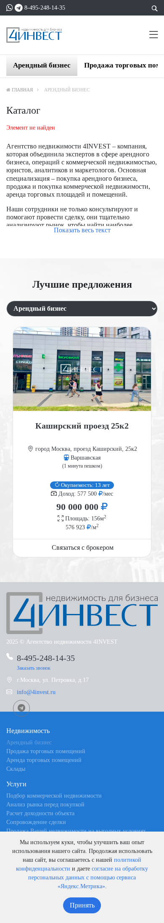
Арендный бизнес (42, 65)
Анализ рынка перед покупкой (45, 804)
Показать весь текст (82, 230)
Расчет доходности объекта (40, 813)
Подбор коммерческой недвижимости (54, 796)
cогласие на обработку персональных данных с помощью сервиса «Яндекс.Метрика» (88, 877)
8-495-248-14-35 (44, 8)
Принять (82, 905)
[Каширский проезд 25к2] (82, 369)
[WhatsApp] (9, 8)
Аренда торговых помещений (44, 760)
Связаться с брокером (83, 547)
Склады (15, 769)
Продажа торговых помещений (45, 751)
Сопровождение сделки (36, 822)
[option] (82, 442)
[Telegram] (19, 8)
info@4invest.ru (36, 692)
